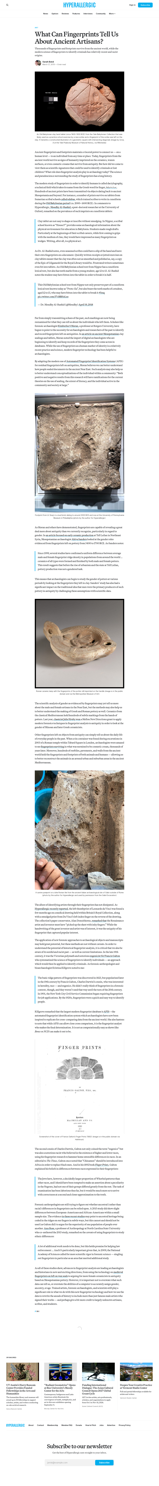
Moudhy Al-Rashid (60, 207)
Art (36, 28)
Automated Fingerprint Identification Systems (90, 361)
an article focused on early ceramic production (70, 535)
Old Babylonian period (58, 203)
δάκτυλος (111, 187)
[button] (111, 14)
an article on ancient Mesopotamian (100, 333)
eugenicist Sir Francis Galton (105, 955)
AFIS (106, 1011)
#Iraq (102, 292)
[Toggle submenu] (115, 13)
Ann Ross (49, 1228)
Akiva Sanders (79, 539)
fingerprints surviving (52, 746)
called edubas (68, 199)
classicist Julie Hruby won (67, 719)
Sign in (132, 5)
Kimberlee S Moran (68, 325)
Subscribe (145, 5)
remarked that (99, 920)
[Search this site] (7, 5)
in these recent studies (73, 1216)
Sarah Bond (48, 61)
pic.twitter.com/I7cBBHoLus (53, 296)
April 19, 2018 (86, 304)
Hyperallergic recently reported (51, 908)
